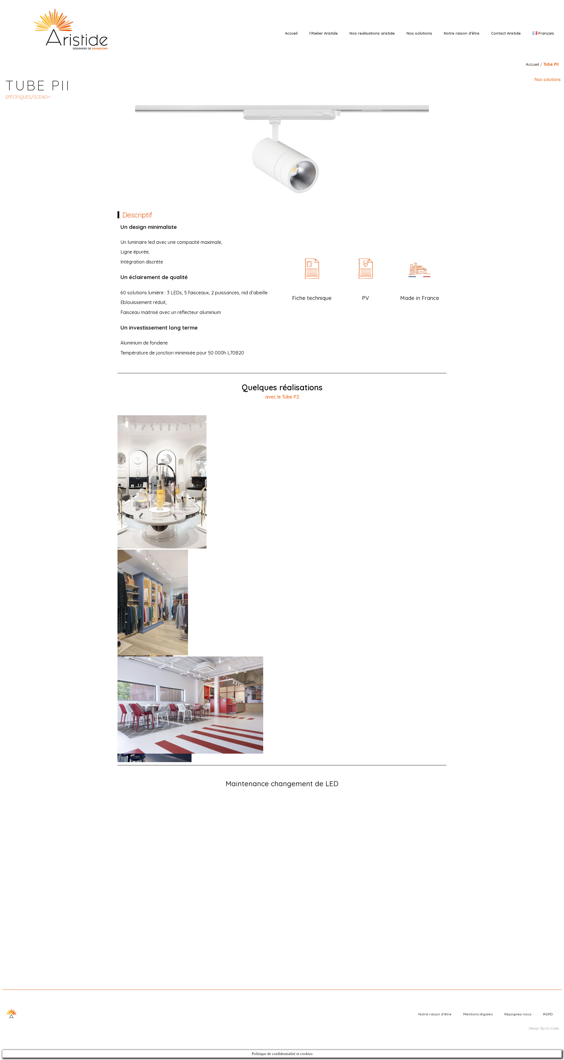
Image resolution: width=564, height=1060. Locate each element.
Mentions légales (478, 1014)
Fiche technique (312, 297)
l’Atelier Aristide (323, 33)
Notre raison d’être (461, 33)
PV (365, 297)
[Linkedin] (524, 18)
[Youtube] (541, 18)
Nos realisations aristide (372, 33)
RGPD (548, 1014)
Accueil (291, 33)
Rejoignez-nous (517, 1014)
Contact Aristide (506, 33)
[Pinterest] (533, 18)
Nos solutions (419, 33)
